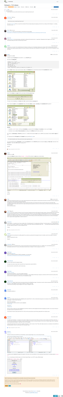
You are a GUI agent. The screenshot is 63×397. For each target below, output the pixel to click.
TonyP (8, 199)
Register (6, 385)
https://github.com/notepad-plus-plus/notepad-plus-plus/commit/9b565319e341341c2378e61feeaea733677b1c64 (26, 32)
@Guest (14, 244)
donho (8, 30)
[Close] (58, 378)
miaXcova (8, 297)
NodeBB (30, 392)
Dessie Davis (9, 289)
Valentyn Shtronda (10, 260)
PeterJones (9, 331)
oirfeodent (8, 233)
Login (9, 385)
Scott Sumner (9, 17)
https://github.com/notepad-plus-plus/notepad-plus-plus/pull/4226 (18, 255)
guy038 (8, 54)
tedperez (8, 45)
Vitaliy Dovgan (9, 271)
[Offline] (5, 10)
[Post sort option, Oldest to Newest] (52, 7)
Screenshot (9, 303)
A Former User (9, 244)
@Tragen (14, 17)
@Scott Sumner (12, 30)
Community (10, 1)
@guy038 (11, 211)
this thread (12, 23)
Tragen (8, 9)
